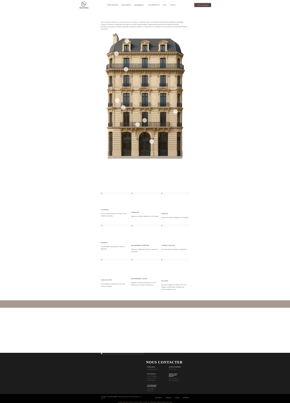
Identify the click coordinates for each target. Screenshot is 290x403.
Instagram (158, 397)
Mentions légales (139, 402)
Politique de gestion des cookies (164, 402)
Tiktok (177, 397)
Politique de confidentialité (149, 402)
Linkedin (168, 397)
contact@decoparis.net (152, 369)
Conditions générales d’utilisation (126, 402)
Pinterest (186, 397)
